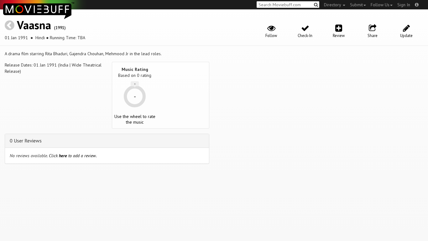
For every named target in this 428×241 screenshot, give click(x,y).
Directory (333, 5)
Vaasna (34, 25)
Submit (356, 5)
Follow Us (380, 5)
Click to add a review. (73, 155)
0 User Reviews (26, 140)
